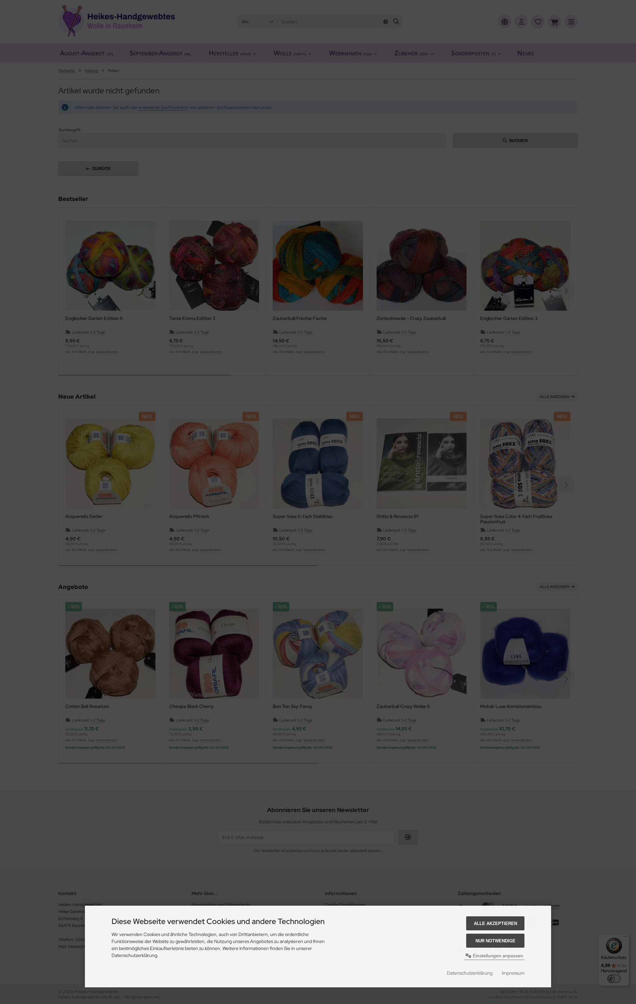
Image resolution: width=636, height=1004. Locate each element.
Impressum (513, 973)
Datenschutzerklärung (469, 973)
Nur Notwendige (495, 940)
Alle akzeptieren (495, 923)
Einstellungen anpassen (497, 955)
